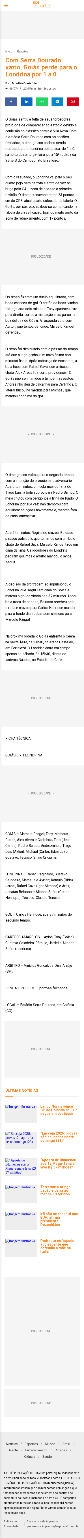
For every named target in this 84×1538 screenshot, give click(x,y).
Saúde (47, 1456)
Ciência (29, 1456)
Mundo (50, 1444)
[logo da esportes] (42, 5)
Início (8, 51)
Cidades (61, 1450)
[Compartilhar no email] (73, 101)
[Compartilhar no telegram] (57, 101)
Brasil (66, 1444)
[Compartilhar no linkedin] (27, 101)
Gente (13, 1450)
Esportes (22, 51)
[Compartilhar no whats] (42, 101)
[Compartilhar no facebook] (11, 101)
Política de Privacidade (11, 1524)
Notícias (12, 1444)
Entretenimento (36, 1450)
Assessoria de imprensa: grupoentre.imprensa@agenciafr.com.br (52, 1524)
